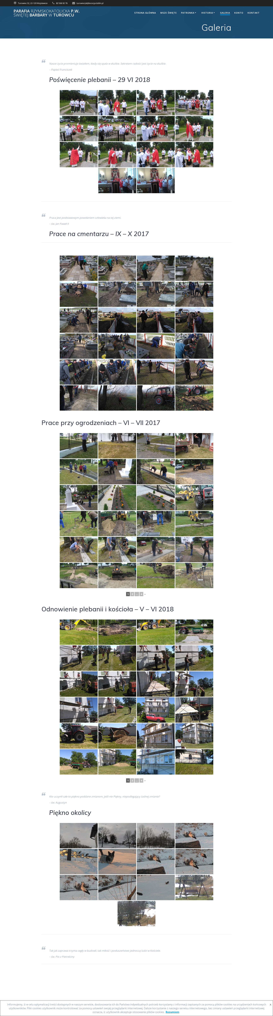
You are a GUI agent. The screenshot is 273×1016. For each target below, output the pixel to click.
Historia (207, 12)
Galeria (225, 12)
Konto (238, 12)
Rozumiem (172, 1012)
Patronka (187, 12)
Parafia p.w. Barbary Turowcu (47, 13)
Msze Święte (168, 12)
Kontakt (254, 12)
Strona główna (145, 12)
